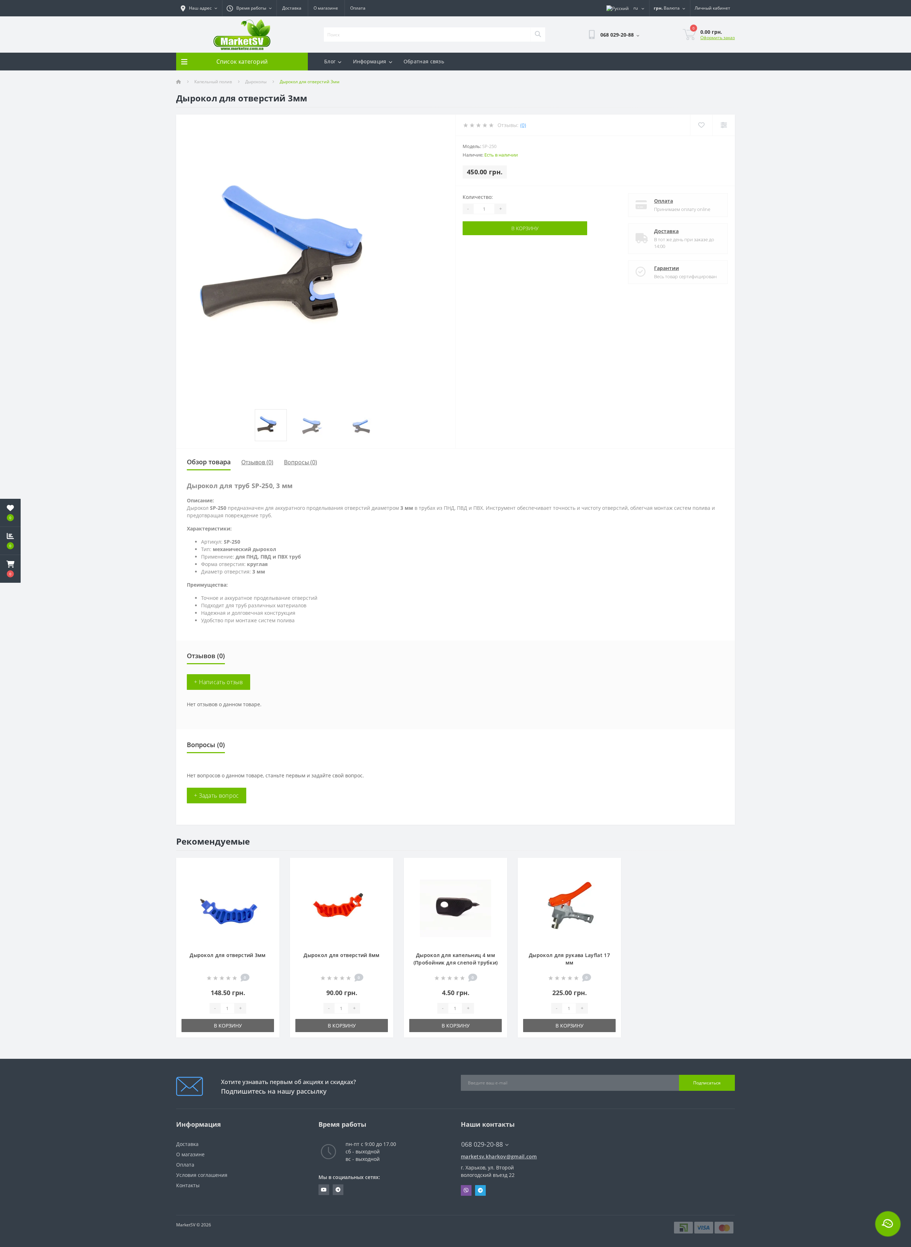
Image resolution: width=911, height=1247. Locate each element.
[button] (10, 569)
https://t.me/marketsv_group (338, 1189)
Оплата (357, 8)
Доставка (291, 8)
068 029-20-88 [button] (482, 1144)
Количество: (478, 197)
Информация (369, 61)
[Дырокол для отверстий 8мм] (341, 908)
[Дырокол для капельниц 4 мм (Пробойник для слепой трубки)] (455, 908)
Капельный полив (213, 82)
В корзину (524, 228)
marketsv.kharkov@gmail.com (499, 1156)
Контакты (188, 1185)
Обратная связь (424, 61)
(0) (523, 125)
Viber (466, 1190)
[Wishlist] (701, 125)
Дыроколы (256, 82)
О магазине (326, 8)
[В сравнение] (268, 878)
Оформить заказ (717, 38)
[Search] (537, 34)
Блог (330, 61)
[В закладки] (268, 867)
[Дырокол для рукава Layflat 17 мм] (569, 908)
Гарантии (666, 268)
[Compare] (723, 125)
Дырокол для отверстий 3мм (228, 955)
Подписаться (707, 1083)
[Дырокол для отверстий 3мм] (227, 908)
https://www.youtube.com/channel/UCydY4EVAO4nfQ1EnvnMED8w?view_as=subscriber (323, 1189)
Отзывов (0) (257, 462)
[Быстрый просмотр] (268, 889)
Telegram (480, 1190)
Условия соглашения (201, 1175)
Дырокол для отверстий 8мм (342, 955)
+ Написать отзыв (218, 682)
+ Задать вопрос (216, 795)
